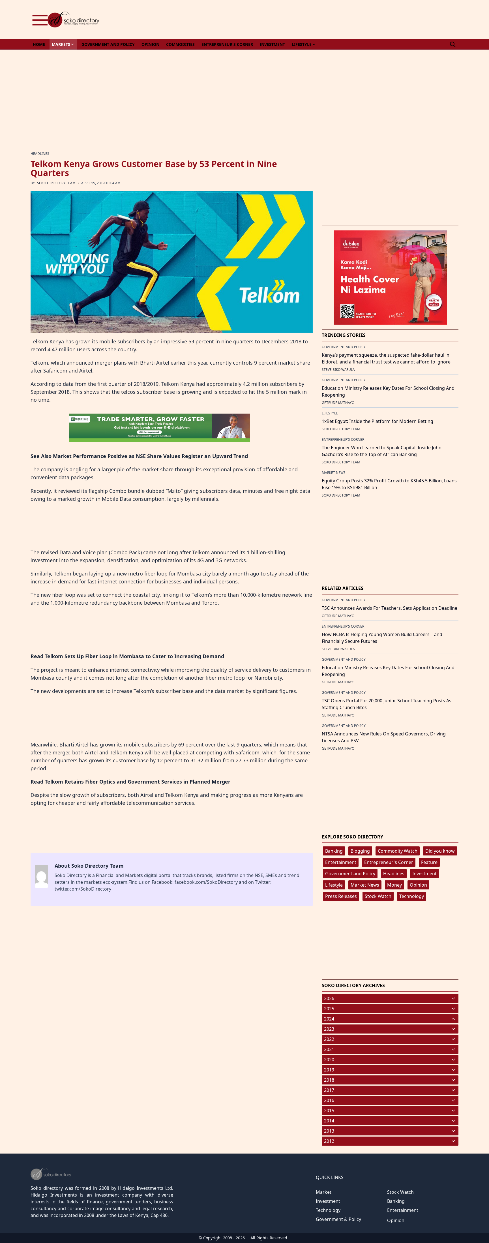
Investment (424, 873)
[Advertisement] (355, 19)
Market (323, 1192)
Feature (429, 862)
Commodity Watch (397, 851)
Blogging (360, 851)
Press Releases (341, 896)
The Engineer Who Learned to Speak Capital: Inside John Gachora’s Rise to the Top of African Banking (381, 450)
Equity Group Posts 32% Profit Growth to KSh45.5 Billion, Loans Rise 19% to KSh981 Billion (389, 484)
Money (394, 885)
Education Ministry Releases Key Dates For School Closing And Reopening (388, 391)
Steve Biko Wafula (338, 369)
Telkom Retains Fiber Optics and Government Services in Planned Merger (137, 781)
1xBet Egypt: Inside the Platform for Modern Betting (377, 421)
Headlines (393, 873)
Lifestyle (334, 885)
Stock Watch (378, 896)
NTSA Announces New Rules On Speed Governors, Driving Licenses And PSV (384, 737)
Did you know (440, 851)
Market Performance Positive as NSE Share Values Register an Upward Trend (150, 456)
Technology (411, 896)
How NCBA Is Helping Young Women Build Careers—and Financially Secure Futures (382, 637)
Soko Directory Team (56, 183)
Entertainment (340, 862)
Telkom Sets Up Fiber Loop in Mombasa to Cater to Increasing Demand (134, 656)
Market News (365, 885)
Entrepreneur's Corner (388, 862)
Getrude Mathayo (338, 402)
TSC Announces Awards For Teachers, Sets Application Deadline (389, 608)
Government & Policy (338, 1219)
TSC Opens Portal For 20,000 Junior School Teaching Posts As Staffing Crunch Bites (386, 704)
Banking (334, 851)
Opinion (418, 885)
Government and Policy (350, 873)
